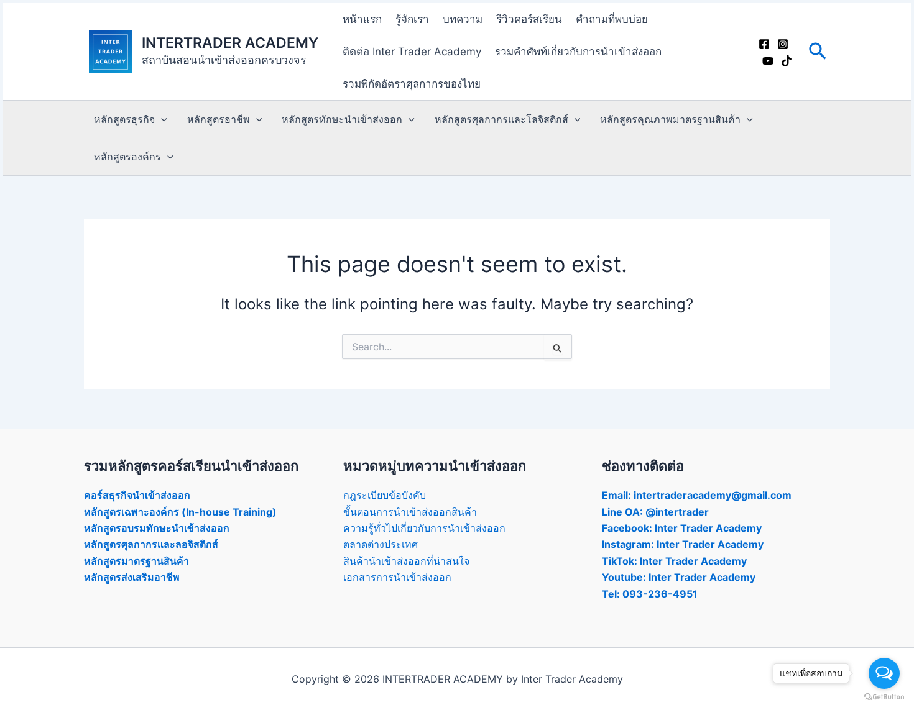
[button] (817, 52)
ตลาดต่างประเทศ (380, 544)
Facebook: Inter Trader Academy (682, 528)
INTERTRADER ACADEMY (230, 43)
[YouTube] (767, 60)
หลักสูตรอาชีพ (218, 119)
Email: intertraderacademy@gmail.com (697, 495)
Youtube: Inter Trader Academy (678, 577)
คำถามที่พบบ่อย (612, 19)
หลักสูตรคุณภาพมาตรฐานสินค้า (670, 119)
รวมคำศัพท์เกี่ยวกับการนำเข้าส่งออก (578, 51)
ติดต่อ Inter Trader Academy (412, 51)
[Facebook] (764, 44)
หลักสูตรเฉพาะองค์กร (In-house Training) (180, 512)
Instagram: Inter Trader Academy (683, 544)
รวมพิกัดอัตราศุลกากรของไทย (412, 84)
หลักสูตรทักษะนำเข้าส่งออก (342, 119)
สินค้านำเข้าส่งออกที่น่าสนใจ (406, 561)
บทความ (462, 19)
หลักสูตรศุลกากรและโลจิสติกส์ (501, 119)
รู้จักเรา (412, 19)
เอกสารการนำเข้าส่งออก (397, 577)
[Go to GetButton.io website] (884, 697)
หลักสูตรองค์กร (127, 156)
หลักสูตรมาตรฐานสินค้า (136, 561)
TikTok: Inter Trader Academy (674, 561)
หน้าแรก (362, 19)
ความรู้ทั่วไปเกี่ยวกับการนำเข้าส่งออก (424, 528)
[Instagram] (782, 44)
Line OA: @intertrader (655, 512)
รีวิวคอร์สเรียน (529, 19)
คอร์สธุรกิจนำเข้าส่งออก (137, 495)
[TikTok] (786, 60)
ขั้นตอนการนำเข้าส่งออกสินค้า (410, 512)
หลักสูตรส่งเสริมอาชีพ (132, 577)
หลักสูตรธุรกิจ (124, 119)
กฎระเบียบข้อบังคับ (384, 495)
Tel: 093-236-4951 (650, 594)
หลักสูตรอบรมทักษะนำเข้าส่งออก (156, 528)
